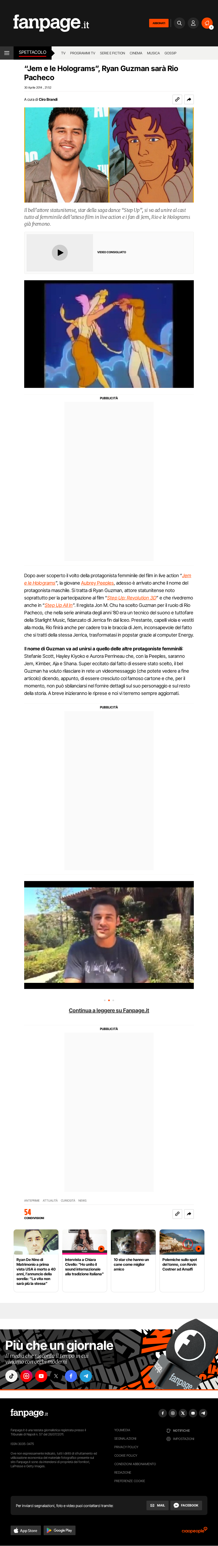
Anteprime (32, 1200)
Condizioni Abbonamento (135, 1464)
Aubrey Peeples (97, 583)
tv (63, 53)
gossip (171, 53)
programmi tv (82, 53)
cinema (136, 53)
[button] (189, 99)
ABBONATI (159, 23)
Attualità (50, 1200)
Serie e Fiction (112, 53)
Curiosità (68, 1200)
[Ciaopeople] (194, 1532)
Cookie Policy (125, 1455)
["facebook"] (71, 1376)
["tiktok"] (11, 1376)
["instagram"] (26, 1376)
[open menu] (7, 53)
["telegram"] (86, 1376)
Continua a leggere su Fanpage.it (109, 1010)
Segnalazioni (125, 1438)
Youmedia (122, 1430)
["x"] (56, 1376)
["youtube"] (41, 1376)
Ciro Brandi (48, 99)
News (82, 1200)
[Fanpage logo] (44, 23)
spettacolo (32, 52)
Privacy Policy (126, 1447)
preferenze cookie (129, 1481)
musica (153, 53)
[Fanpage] (29, 1413)
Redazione (122, 1472)
